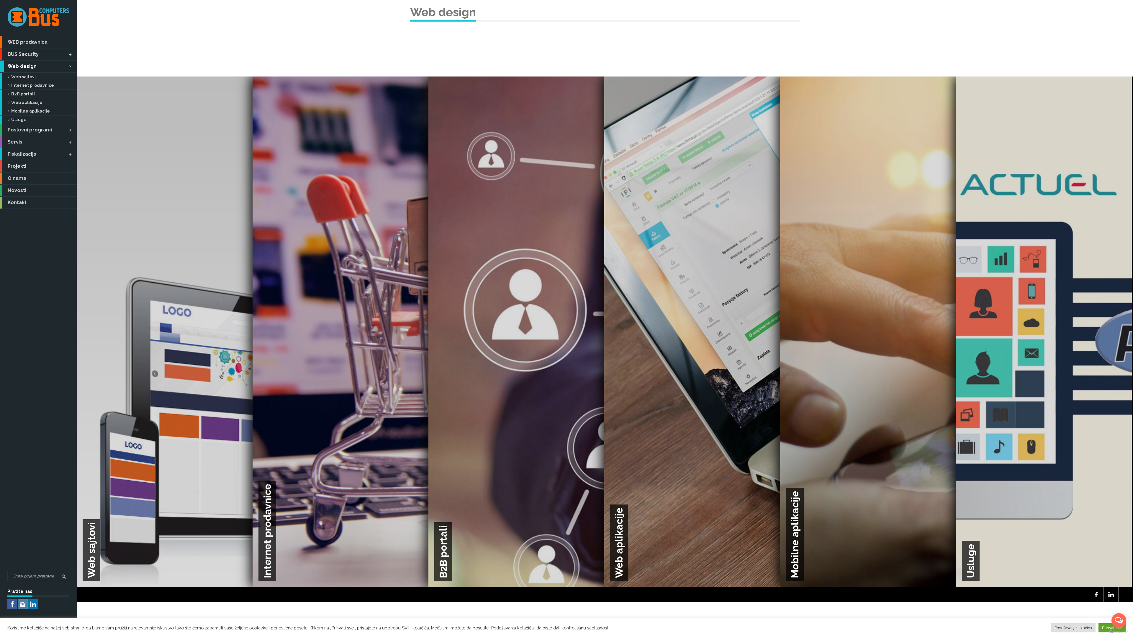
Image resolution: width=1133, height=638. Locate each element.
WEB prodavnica (28, 42)
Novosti (17, 190)
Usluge (19, 119)
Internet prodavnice (32, 85)
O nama (17, 178)
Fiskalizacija (22, 154)
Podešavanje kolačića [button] (1073, 628)
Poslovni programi (30, 130)
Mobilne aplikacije (30, 111)
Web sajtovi (23, 76)
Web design (22, 66)
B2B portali (23, 94)
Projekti (17, 166)
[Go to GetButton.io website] (1118, 632)
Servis (15, 142)
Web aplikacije (26, 102)
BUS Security (23, 54)
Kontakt (17, 202)
